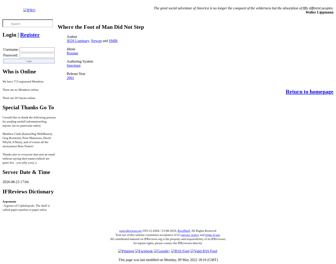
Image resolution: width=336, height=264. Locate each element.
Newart (96, 41)
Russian (72, 53)
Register (30, 35)
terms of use (212, 235)
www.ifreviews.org (130, 230)
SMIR (113, 41)
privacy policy (190, 235)
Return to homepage (309, 92)
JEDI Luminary (78, 41)
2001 (70, 78)
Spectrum (73, 65)
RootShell (184, 230)
